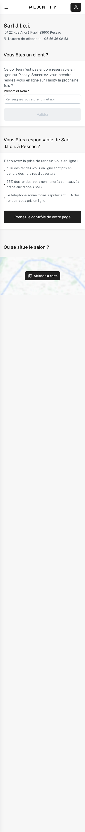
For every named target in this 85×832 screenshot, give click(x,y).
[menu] (6, 7)
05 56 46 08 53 (56, 39)
